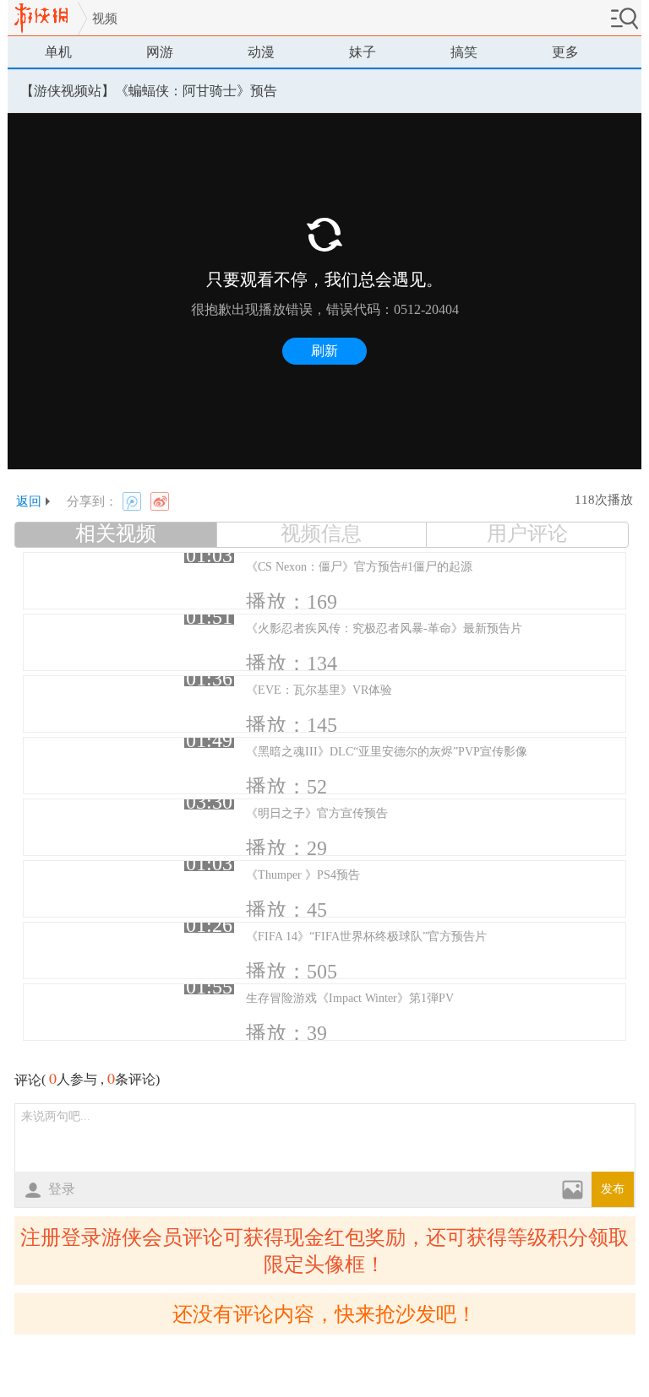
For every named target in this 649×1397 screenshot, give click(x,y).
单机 (58, 52)
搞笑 (463, 52)
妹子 (362, 52)
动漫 (261, 52)
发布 (612, 1189)
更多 (565, 52)
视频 (104, 18)
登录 (61, 1189)
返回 (28, 501)
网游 (159, 52)
